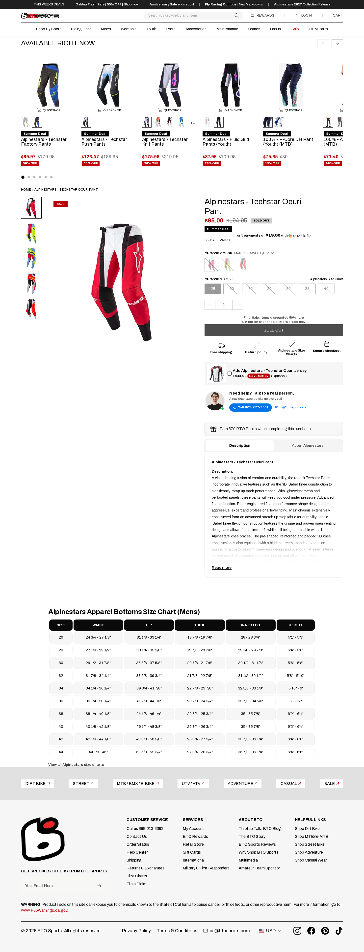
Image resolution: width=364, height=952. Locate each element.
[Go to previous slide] (323, 43)
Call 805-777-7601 (252, 407)
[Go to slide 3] (34, 177)
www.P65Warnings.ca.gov (44, 910)
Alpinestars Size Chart (326, 279)
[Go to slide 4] (40, 177)
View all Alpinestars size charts (76, 765)
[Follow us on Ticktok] (339, 931)
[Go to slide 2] (28, 177)
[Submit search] (236, 15)
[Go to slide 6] (51, 177)
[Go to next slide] (337, 43)
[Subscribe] (99, 885)
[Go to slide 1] (23, 177)
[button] (274, 235)
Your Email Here (39, 886)
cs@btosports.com (294, 407)
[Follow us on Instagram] (297, 931)
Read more (222, 568)
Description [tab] (239, 445)
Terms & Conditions (177, 930)
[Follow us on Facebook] (311, 931)
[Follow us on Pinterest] (325, 931)
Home (26, 189)
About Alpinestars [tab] (307, 445)
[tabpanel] (274, 515)
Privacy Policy (136, 930)
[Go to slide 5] (46, 177)
